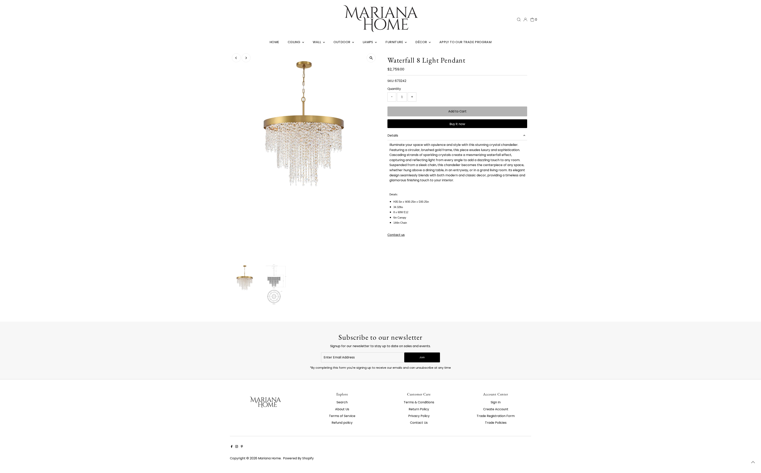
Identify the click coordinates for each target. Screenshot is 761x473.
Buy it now (457, 124)
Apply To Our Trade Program (465, 42)
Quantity (394, 88)
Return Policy (419, 409)
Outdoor (342, 42)
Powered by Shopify (298, 458)
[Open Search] (519, 19)
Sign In (496, 402)
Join (422, 357)
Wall (317, 42)
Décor (421, 42)
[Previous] (236, 57)
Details (392, 135)
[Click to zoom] (371, 57)
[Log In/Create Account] (525, 19)
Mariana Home (269, 458)
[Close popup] (752, 401)
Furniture (394, 42)
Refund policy (342, 422)
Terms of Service (342, 416)
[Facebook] (231, 447)
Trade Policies (496, 422)
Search (342, 402)
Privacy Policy (419, 416)
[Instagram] (236, 447)
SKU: (390, 81)
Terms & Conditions (419, 402)
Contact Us (419, 422)
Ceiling (294, 42)
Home (274, 42)
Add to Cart (457, 111)
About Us (342, 409)
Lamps (368, 42)
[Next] (246, 57)
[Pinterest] (242, 447)
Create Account (495, 409)
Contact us (396, 234)
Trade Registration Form (496, 416)
